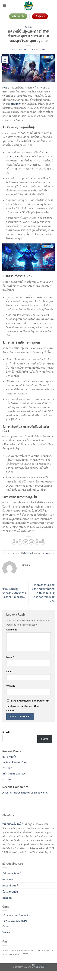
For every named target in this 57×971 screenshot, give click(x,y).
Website (10, 686)
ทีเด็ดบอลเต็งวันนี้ (11, 823)
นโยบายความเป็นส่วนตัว (16, 915)
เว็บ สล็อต (7, 779)
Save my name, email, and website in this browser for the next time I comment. (27, 705)
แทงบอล (7, 897)
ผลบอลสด (7, 879)
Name (10, 657)
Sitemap (6, 931)
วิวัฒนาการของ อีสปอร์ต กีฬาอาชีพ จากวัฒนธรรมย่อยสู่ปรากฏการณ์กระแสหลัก (43, 592)
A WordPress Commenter (16, 792)
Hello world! (41, 792)
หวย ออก (7, 767)
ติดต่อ (5, 926)
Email (9, 671)
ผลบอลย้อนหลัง (10, 885)
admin (42, 49)
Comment (12, 629)
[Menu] (4, 5)
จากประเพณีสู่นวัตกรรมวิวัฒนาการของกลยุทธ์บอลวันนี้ (14, 592)
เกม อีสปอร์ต (9, 756)
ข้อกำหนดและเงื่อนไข (14, 920)
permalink (49, 553)
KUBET (6, 87)
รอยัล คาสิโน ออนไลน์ (14, 762)
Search (6, 732)
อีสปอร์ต (28, 27)
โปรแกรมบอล (10, 891)
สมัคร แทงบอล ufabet (14, 773)
